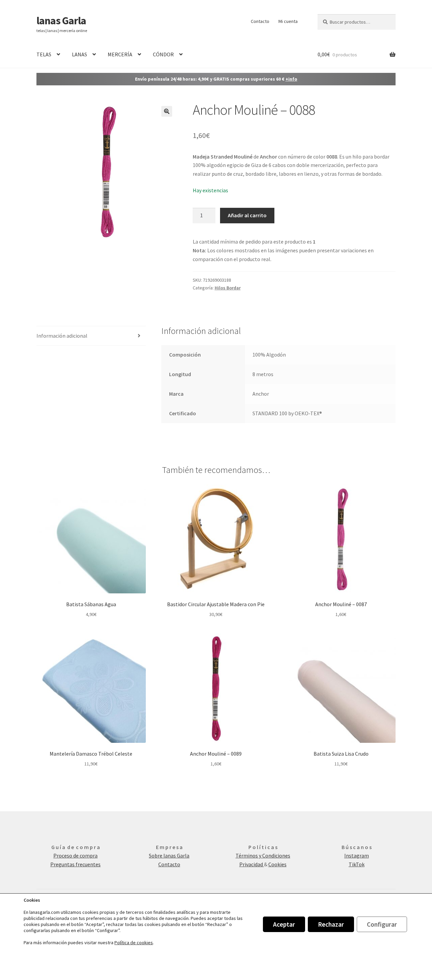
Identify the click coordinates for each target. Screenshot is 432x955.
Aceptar (284, 924)
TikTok (356, 864)
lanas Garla (61, 20)
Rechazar (331, 924)
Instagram (356, 855)
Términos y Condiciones (263, 855)
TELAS (43, 54)
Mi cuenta (288, 21)
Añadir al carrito (247, 215)
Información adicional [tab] (61, 335)
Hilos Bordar (228, 288)
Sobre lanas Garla (169, 855)
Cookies (277, 864)
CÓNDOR (163, 54)
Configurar (382, 924)
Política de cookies (133, 942)
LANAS (79, 54)
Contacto (260, 21)
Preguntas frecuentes (75, 864)
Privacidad (251, 864)
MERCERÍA (120, 54)
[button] (166, 111)
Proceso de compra (75, 855)
